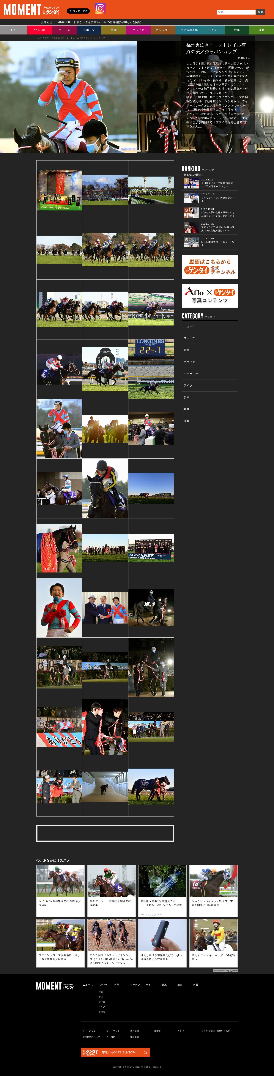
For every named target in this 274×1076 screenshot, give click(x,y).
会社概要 (110, 1037)
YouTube (39, 30)
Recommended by (221, 971)
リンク (181, 1031)
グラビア (138, 30)
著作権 (157, 1031)
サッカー (103, 1002)
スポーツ (89, 30)
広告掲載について (91, 1037)
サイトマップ (113, 1031)
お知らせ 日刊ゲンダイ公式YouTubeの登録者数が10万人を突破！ (91, 22)
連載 (262, 30)
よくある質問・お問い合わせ (216, 1031)
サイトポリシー (90, 1031)
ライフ (212, 30)
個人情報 (134, 1031)
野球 (101, 997)
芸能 (114, 30)
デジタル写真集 (187, 30)
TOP (14, 30)
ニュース (64, 30)
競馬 (237, 30)
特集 (101, 992)
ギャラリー (163, 30)
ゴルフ (102, 1007)
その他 (102, 1012)
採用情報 (134, 1037)
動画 (187, 409)
